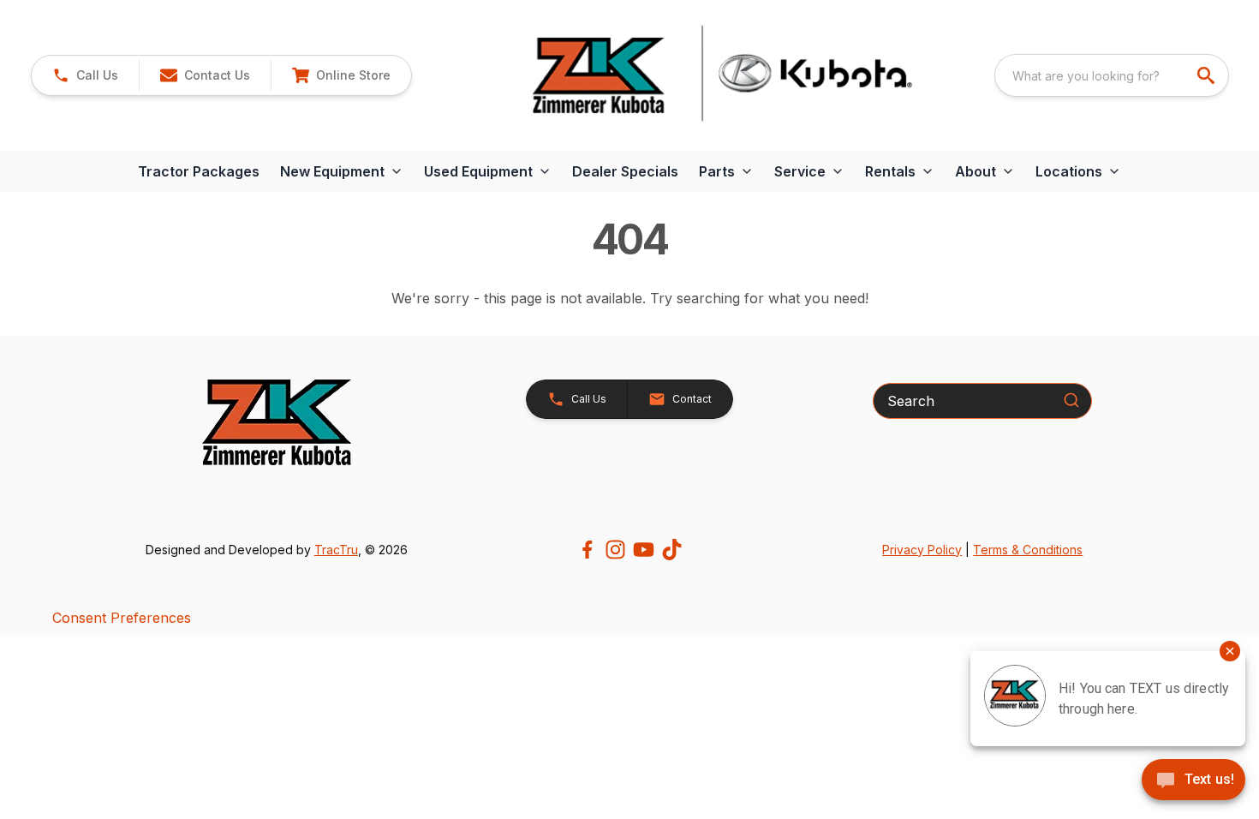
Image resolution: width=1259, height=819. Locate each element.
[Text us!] (1193, 781)
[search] (1207, 75)
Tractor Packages (199, 171)
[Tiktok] (672, 549)
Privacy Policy (922, 549)
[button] (85, 75)
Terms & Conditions (1028, 549)
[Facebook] (587, 549)
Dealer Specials (625, 171)
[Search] (1071, 400)
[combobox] (1111, 75)
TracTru (336, 549)
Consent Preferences (121, 617)
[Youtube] (643, 549)
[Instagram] (615, 549)
